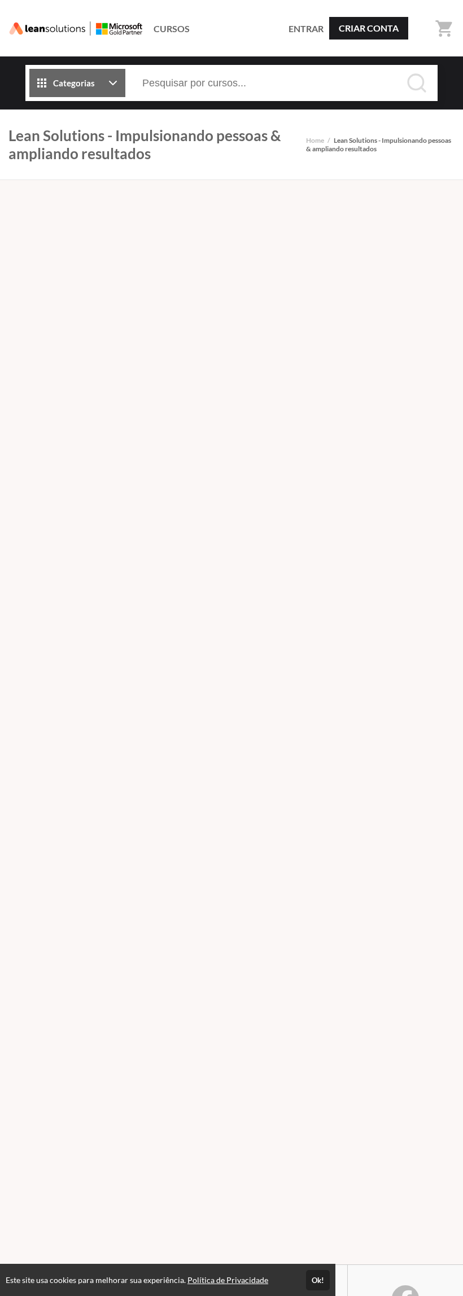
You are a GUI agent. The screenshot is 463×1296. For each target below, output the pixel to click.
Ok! (318, 1280)
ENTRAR (306, 28)
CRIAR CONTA (369, 28)
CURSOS (172, 28)
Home (315, 140)
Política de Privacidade (227, 1280)
